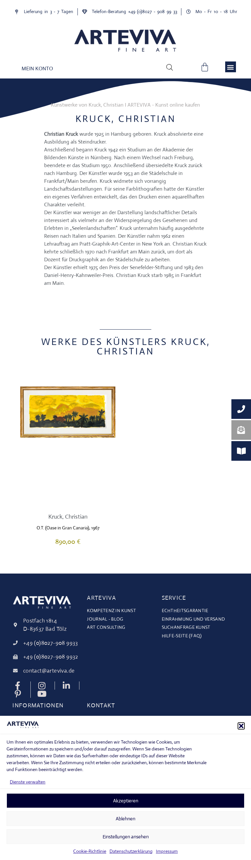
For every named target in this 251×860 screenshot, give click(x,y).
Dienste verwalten (27, 782)
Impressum (167, 851)
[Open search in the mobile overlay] (169, 67)
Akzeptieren (125, 801)
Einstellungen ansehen (126, 837)
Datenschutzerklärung (131, 851)
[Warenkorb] (205, 67)
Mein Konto (37, 68)
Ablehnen (125, 819)
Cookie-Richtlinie (89, 851)
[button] (241, 726)
